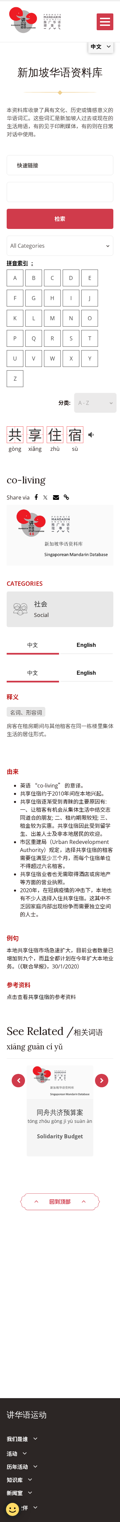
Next (101, 1080)
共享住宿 (38, 997)
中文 (32, 645)
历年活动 (17, 1467)
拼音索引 (17, 263)
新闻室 (15, 1493)
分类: (64, 403)
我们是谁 (17, 1439)
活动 (12, 1454)
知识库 (15, 1480)
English (86, 645)
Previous (18, 1080)
